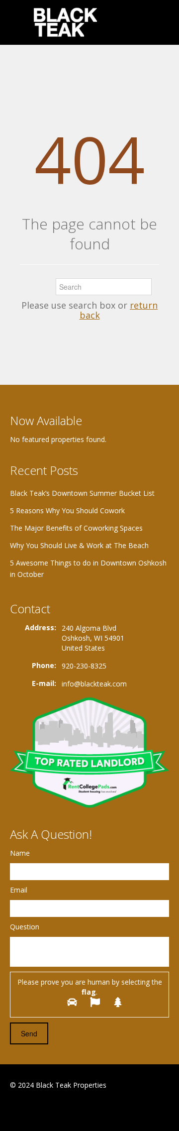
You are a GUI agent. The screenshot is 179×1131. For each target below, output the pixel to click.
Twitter (59, 1109)
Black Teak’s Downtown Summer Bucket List (82, 493)
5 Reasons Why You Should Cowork (67, 510)
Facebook (12, 1109)
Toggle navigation (18, 23)
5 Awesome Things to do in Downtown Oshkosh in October (88, 568)
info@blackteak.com (94, 683)
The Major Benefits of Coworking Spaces (76, 528)
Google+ (34, 1109)
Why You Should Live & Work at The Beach (79, 545)
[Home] (66, 22)
